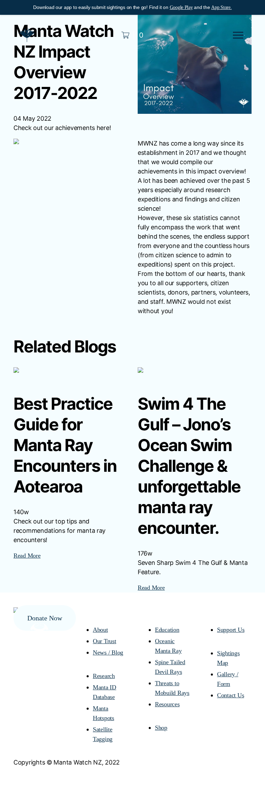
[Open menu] (238, 35)
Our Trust (104, 641)
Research (104, 675)
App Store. (221, 7)
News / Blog (108, 652)
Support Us (230, 629)
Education (167, 629)
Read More (27, 555)
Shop (161, 727)
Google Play (181, 7)
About (100, 629)
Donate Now (44, 618)
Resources (167, 704)
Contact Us (230, 695)
